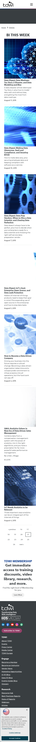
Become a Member (9, 662)
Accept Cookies (14, 738)
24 (22, 540)
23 (15, 540)
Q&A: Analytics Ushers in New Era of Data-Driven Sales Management (17, 430)
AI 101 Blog (6, 675)
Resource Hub (7, 693)
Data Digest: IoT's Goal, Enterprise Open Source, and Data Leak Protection (17, 290)
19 (15, 534)
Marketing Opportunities (12, 672)
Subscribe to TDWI (12, 631)
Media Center (7, 650)
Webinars (5, 702)
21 (28, 534)
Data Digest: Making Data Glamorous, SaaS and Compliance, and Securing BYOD (16, 151)
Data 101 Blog (7, 678)
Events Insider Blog (9, 681)
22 (9, 540)
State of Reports (8, 699)
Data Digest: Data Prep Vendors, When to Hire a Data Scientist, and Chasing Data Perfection (17, 219)
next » (22, 544)
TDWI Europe (7, 653)
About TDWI (7, 641)
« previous (12, 529)
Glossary (5, 684)
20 (21, 534)
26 (14, 544)
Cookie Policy (7, 728)
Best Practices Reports (11, 696)
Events (4, 644)
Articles (11, 28)
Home (3, 28)
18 (9, 534)
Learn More (18, 595)
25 (28, 540)
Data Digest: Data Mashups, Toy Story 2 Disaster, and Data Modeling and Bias (18, 82)
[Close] (27, 710)
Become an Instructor (10, 665)
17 (28, 529)
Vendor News (7, 668)
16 (21, 529)
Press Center (7, 647)
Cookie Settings (14, 732)
